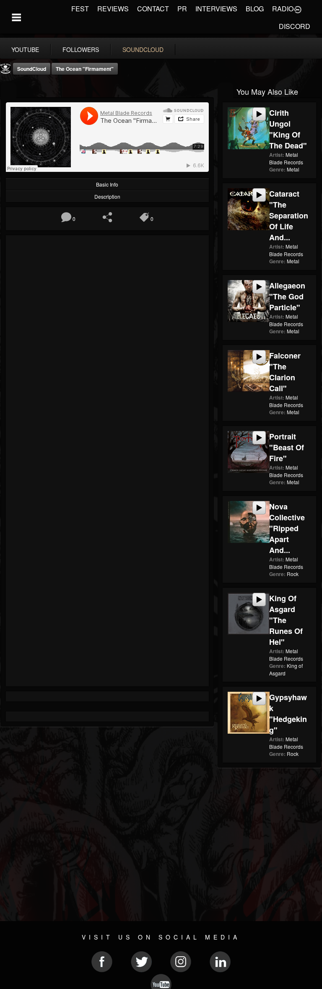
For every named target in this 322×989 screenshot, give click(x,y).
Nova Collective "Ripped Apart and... (287, 528)
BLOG (255, 8)
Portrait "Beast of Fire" (286, 447)
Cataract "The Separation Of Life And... (288, 215)
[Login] (297, 9)
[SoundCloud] (8, 90)
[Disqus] (107, 352)
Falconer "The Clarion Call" (285, 372)
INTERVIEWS (216, 8)
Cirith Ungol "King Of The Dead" (288, 129)
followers (80, 49)
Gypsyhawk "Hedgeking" (288, 713)
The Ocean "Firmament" (85, 69)
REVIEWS (113, 8)
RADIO (282, 8)
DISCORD (294, 26)
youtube (25, 49)
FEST (80, 8)
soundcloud (143, 49)
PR (182, 8)
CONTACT (153, 8)
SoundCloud (31, 69)
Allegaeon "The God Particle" (287, 296)
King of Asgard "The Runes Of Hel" (286, 620)
